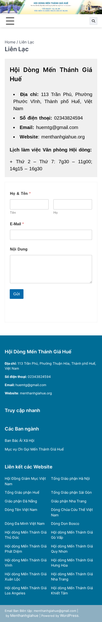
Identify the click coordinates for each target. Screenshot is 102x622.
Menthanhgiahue (24, 615)
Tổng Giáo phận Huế (22, 492)
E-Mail (17, 224)
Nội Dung (19, 249)
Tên (13, 212)
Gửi (16, 294)
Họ (55, 212)
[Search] (93, 21)
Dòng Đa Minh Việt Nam (25, 523)
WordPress (69, 615)
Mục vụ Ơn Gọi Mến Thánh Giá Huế (34, 449)
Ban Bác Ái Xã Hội (19, 440)
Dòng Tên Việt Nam (21, 509)
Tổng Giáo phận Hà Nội (70, 478)
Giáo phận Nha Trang (68, 501)
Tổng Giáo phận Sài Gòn (71, 492)
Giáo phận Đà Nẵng (21, 501)
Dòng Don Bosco (65, 523)
